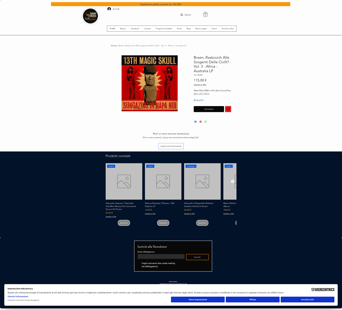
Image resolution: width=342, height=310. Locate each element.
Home (114, 45)
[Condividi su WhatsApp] (205, 121)
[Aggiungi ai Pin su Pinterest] (200, 121)
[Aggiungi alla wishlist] (228, 109)
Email (146, 252)
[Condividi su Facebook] (195, 121)
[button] (205, 14)
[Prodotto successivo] (232, 181)
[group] (171, 194)
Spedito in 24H (200, 84)
